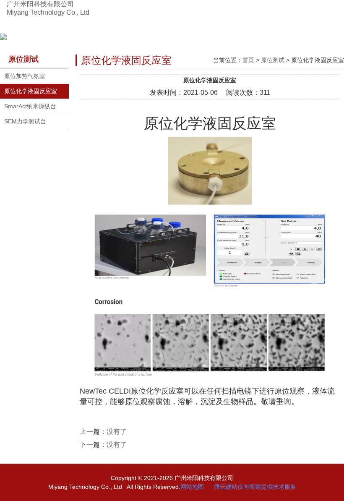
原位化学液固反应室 (30, 91)
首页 (248, 60)
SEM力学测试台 (25, 121)
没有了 (117, 431)
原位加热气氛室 (24, 76)
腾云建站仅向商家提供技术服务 (255, 486)
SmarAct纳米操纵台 (30, 106)
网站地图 (192, 486)
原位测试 (272, 60)
